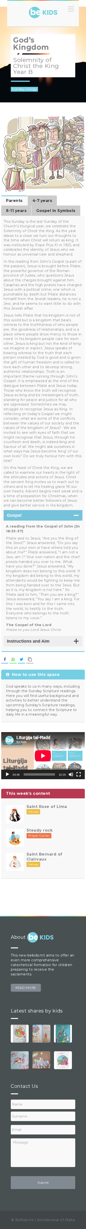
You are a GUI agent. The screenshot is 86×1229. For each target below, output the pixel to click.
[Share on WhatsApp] (13, 659)
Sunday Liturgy (24, 89)
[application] (43, 755)
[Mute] (71, 774)
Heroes (33, 811)
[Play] (7, 774)
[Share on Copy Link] (29, 659)
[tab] (14, 200)
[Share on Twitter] (21, 659)
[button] (26, 988)
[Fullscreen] (78, 774)
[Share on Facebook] (4, 659)
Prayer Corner (39, 835)
